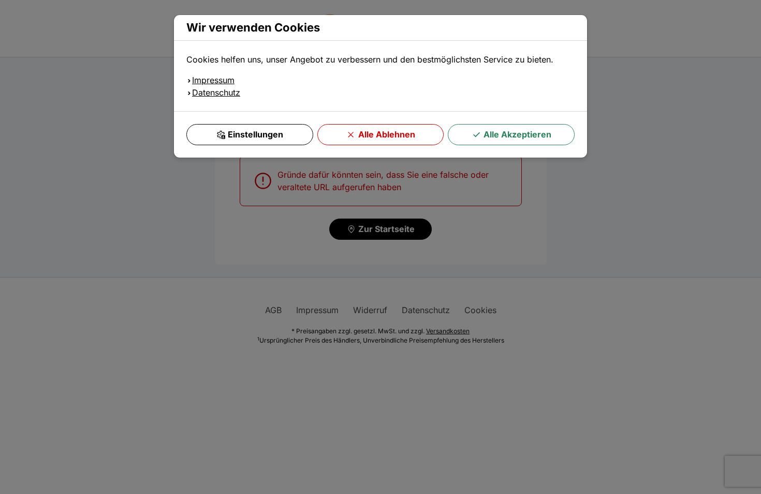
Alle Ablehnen (386, 134)
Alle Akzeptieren (517, 134)
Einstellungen (255, 134)
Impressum (213, 80)
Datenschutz (216, 92)
